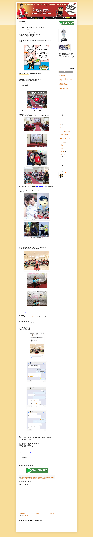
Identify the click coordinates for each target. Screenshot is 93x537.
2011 (61, 163)
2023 (61, 118)
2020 (61, 123)
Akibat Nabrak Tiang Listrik (65, 133)
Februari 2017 (63, 153)
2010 (61, 165)
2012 (61, 162)
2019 (61, 124)
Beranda (37, 513)
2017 (61, 127)
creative (31, 477)
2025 (61, 115)
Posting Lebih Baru (22, 513)
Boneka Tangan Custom (63, 88)
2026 (61, 114)
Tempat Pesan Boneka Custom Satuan (66, 76)
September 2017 (63, 144)
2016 (61, 156)
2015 (61, 157)
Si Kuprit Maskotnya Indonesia (64, 78)
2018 (61, 126)
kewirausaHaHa (51, 477)
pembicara (33, 478)
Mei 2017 (62, 148)
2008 (61, 168)
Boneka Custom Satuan (63, 82)
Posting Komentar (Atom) (27, 515)
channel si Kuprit (62, 75)
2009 (61, 166)
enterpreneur (40, 477)
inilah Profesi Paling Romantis (65, 140)
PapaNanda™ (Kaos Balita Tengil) (65, 80)
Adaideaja (23, 477)
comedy (28, 477)
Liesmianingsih (35, 316)
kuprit (22, 478)
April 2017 (62, 150)
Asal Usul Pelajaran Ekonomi (65, 131)
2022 (61, 120)
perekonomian (37, 478)
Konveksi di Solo (62, 83)
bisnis (26, 477)
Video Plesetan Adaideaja (63, 87)
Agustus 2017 (63, 145)
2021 (61, 121)
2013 (61, 160)
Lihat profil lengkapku (68, 174)
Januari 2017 (63, 154)
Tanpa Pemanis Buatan (64, 134)
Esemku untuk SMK (63, 130)
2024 (61, 117)
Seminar (41, 478)
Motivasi (30, 478)
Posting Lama (52, 513)
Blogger (52, 528)
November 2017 (63, 128)
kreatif (20, 478)
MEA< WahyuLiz (26, 478)
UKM (44, 478)
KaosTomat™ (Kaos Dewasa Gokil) (65, 79)
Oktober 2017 (63, 142)
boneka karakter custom (63, 84)
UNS (45, 478)
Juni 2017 (62, 147)
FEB (42, 477)
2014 (61, 159)
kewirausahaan (46, 477)
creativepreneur (35, 477)
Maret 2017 (63, 151)
